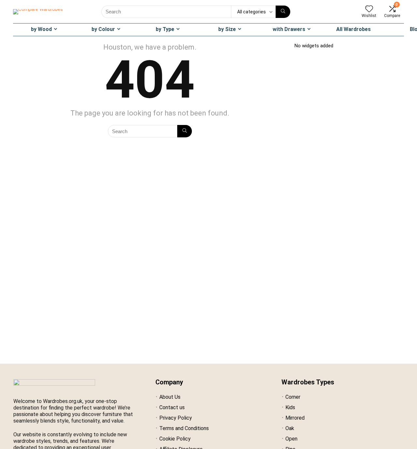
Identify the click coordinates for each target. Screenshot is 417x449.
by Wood (41, 29)
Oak (289, 428)
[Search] (283, 12)
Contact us (172, 407)
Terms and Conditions (184, 428)
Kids (290, 407)
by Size (227, 29)
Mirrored (295, 418)
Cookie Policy (175, 439)
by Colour (103, 29)
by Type (165, 29)
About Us (169, 397)
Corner (292, 397)
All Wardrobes (353, 29)
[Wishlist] (369, 9)
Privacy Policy (175, 418)
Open (291, 439)
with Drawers (289, 29)
